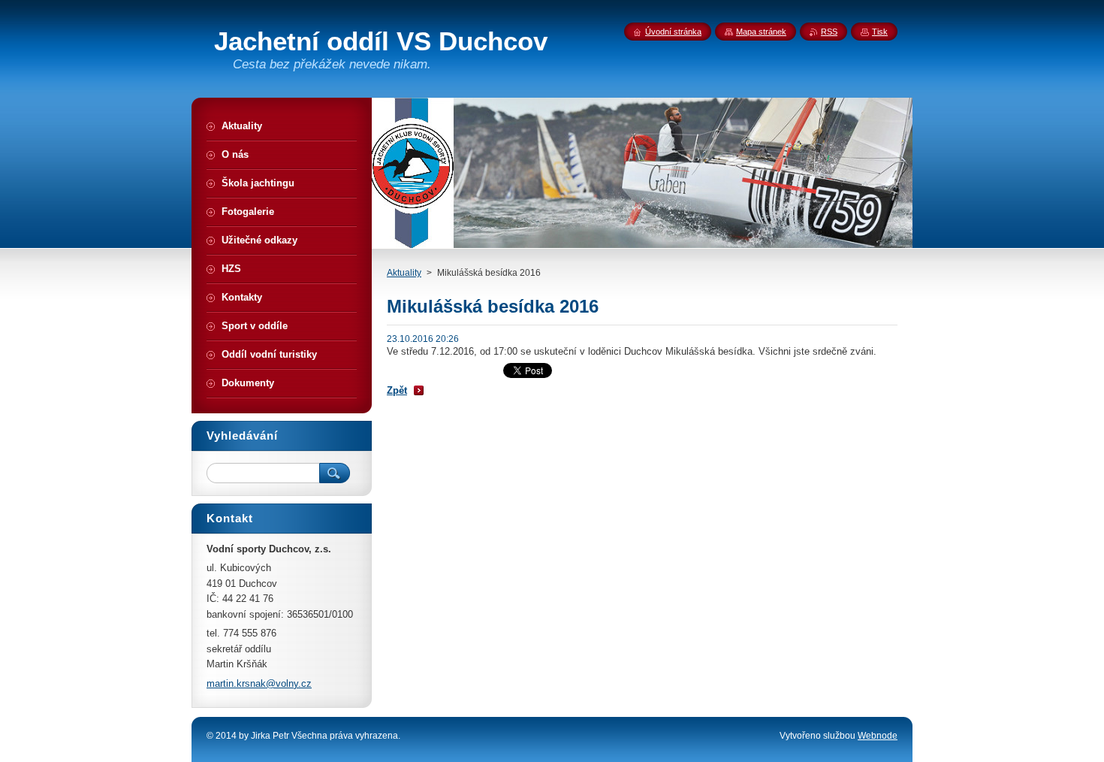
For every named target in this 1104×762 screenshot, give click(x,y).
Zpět (397, 390)
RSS (829, 31)
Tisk (880, 31)
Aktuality (404, 272)
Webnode (877, 735)
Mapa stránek (761, 31)
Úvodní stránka (673, 31)
